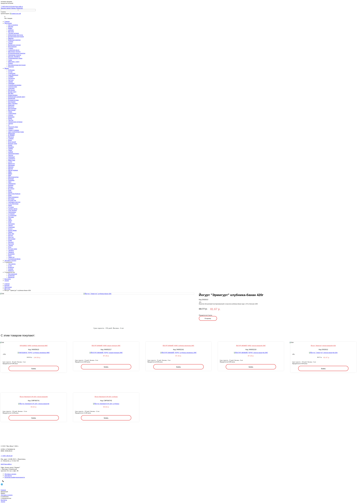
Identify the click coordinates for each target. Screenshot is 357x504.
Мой (9, 175)
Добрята (10, 128)
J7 (8, 125)
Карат (10, 140)
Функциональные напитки (16, 53)
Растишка (11, 198)
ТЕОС (10, 220)
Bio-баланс (11, 90)
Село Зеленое (12, 210)
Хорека (10, 63)
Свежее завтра (12, 208)
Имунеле (11, 137)
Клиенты (11, 267)
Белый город (12, 91)
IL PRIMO (11, 135)
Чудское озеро (12, 249)
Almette (10, 81)
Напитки (11, 66)
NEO (9, 182)
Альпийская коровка (14, 85)
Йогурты (11, 31)
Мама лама (11, 160)
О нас (10, 265)
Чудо (9, 247)
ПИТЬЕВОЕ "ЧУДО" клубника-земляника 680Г (34, 345)
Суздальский (12, 215)
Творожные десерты (14, 55)
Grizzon (10, 115)
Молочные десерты (14, 51)
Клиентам (11, 275)
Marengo (10, 167)
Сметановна (12, 212)
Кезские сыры (12, 143)
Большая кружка (13, 100)
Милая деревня (13, 170)
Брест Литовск (12, 103)
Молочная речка (13, 177)
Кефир (10, 28)
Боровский (11, 98)
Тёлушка (11, 217)
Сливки (10, 48)
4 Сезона (11, 207)
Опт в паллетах (13, 25)
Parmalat (10, 185)
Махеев (10, 168)
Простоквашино (13, 197)
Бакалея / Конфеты (14, 56)
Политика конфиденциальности (14, 477)
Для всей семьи (13, 127)
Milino (10, 173)
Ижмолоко (11, 133)
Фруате (10, 235)
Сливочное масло (13, 50)
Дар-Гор (10, 120)
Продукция (8, 287)
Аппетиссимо (12, 86)
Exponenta (11, 254)
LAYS (10, 162)
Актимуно (11, 78)
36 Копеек (11, 70)
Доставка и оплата (10, 474)
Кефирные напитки (14, 40)
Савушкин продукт (14, 202)
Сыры (10, 60)
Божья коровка (12, 95)
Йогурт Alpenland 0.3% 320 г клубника (106, 396)
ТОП (9, 222)
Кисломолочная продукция (16, 65)
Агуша (10, 71)
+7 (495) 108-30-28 (6, 456)
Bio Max (10, 93)
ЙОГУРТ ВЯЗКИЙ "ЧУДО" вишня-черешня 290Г (106, 345)
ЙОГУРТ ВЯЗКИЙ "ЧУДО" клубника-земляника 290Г (178, 345)
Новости (11, 270)
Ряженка (10, 38)
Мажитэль (11, 163)
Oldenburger (12, 183)
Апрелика (11, 88)
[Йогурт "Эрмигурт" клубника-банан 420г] (97, 294)
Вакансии (11, 277)
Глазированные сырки (15, 58)
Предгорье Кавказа (14, 193)
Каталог (7, 285)
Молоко (10, 26)
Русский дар (12, 200)
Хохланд (11, 242)
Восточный (11, 110)
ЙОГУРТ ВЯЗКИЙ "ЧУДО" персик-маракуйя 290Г (251, 345)
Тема (9, 219)
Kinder (10, 145)
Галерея (10, 269)
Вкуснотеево (12, 108)
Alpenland (11, 83)
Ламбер (10, 148)
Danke (10, 118)
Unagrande (11, 227)
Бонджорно (11, 102)
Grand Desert (12, 113)
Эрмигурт (11, 257)
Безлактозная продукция (16, 36)
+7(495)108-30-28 (6, 6)
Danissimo (11, 117)
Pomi (9, 190)
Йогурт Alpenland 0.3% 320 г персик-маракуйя (34, 396)
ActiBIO (10, 76)
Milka (10, 172)
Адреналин (11, 73)
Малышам (11, 165)
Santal (10, 205)
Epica (10, 255)
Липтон (10, 155)
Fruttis (10, 240)
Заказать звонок (6, 8)
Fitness (10, 232)
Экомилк (11, 252)
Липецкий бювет (13, 153)
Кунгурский (12, 142)
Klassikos (11, 147)
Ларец (10, 150)
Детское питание (13, 33)
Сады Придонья (13, 203)
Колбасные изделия (14, 45)
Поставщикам (12, 274)
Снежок (10, 41)
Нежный (11, 178)
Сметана (11, 30)
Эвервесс (11, 250)
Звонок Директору (17, 8)
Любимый (11, 157)
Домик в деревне (13, 130)
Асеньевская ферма (14, 259)
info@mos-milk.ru (17, 6)
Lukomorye (11, 158)
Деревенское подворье (15, 122)
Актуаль (10, 80)
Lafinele (10, 152)
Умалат (10, 225)
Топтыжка (11, 224)
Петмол (10, 187)
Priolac (10, 192)
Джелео (10, 123)
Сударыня (11, 213)
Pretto (10, 195)
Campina (10, 138)
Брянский (11, 105)
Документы (12, 264)
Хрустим (11, 244)
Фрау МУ (11, 234)
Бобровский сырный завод (16, 96)
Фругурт (11, 237)
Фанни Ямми (12, 230)
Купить (33, 368)
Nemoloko (11, 180)
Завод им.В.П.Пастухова (16, 132)
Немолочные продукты (15, 35)
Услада (10, 229)
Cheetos (10, 245)
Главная (6, 283)
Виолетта (11, 107)
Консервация (12, 46)
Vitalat (10, 112)
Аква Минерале (13, 75)
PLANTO (11, 188)
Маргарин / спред (13, 61)
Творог (10, 43)
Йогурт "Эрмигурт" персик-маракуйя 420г (323, 345)
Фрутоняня (11, 239)
